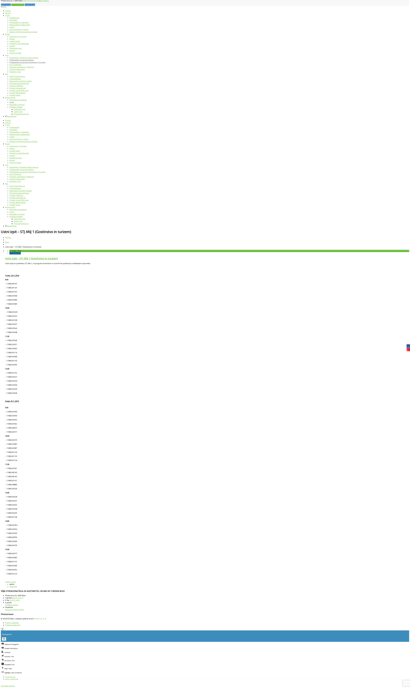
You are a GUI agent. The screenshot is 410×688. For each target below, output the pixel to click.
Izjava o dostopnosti (11, 679)
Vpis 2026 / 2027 (17, 5)
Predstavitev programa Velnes (21, 60)
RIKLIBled (13, 20)
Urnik (11, 102)
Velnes (12, 39)
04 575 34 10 (18, 598)
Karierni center (15, 53)
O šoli (7, 15)
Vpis (7, 55)
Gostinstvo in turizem (18, 36)
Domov (8, 11)
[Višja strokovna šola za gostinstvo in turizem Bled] (3, 7)
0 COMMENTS (15, 253)
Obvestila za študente (18, 100)
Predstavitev (14, 18)
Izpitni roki (18, 111)
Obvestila (13, 586)
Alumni (12, 50)
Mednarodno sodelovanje (19, 25)
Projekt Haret (14, 95)
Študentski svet (15, 48)
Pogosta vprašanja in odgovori (21, 67)
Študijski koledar (16, 107)
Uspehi (12, 46)
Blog (7, 242)
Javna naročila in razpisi (18, 29)
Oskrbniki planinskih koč (19, 83)
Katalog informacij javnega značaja (23, 32)
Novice (8, 13)
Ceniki (11, 27)
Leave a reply (10, 582)
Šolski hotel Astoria (17, 76)
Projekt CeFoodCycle (17, 88)
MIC (6, 74)
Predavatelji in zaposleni (19, 22)
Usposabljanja (15, 79)
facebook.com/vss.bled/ (14, 609)
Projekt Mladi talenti (17, 93)
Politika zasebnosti (12, 625)
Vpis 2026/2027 (15, 65)
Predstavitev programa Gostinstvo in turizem (27, 62)
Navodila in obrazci (17, 104)
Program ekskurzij (21, 114)
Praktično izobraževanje (19, 43)
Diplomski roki (19, 109)
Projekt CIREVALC (16, 86)
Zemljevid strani (10, 677)
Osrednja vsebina (8, 686)
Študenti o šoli (15, 72)
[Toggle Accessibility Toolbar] (2, 629)
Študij (7, 34)
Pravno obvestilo (12, 623)
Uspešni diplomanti (17, 69)
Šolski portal (6, 5)
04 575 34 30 (15, 600)
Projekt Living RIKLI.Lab (18, 90)
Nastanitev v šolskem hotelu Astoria (23, 58)
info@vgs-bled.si (11, 605)
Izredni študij (30, 5)
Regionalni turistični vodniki (20, 81)
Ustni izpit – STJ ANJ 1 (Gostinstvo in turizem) (31, 258)
